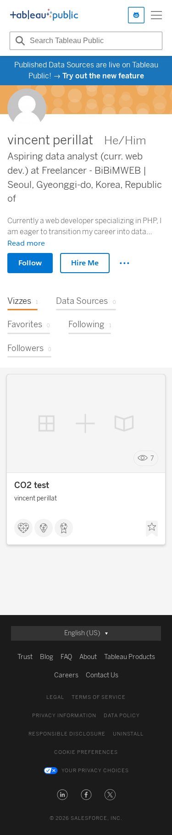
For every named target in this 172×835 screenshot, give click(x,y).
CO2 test (31, 485)
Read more (26, 243)
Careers (66, 675)
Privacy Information (64, 716)
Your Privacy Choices (95, 771)
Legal (55, 697)
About (88, 657)
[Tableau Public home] (44, 15)
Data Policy (122, 716)
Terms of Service (99, 697)
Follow (30, 263)
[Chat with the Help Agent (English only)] (136, 15)
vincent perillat (35, 498)
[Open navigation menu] (156, 15)
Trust (25, 657)
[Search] (19, 41)
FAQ (66, 657)
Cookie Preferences (86, 752)
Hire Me (85, 263)
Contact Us (102, 675)
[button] (62, 794)
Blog (46, 657)
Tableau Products (129, 657)
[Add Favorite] (152, 529)
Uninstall (128, 734)
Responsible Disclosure (66, 734)
